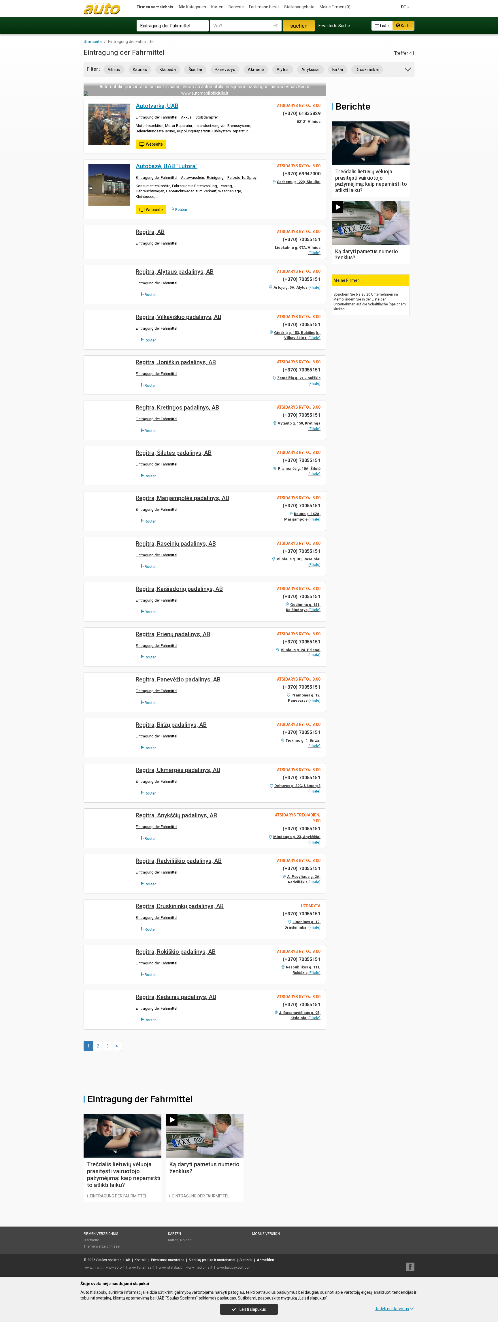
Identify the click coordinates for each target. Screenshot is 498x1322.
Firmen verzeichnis (155, 7)
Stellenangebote (299, 7)
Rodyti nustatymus (392, 1308)
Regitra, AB (150, 231)
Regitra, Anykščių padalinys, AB (176, 815)
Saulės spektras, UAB (113, 1260)
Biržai (337, 69)
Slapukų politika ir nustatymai (212, 1260)
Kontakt (141, 1260)
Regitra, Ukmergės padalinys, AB (178, 770)
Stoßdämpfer (206, 117)
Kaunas (140, 69)
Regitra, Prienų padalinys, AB (173, 634)
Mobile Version (266, 1234)
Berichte (236, 7)
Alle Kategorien (192, 7)
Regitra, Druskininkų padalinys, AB (180, 906)
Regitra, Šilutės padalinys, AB (174, 452)
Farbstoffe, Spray (241, 177)
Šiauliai (195, 69)
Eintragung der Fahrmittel (156, 117)
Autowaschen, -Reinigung (202, 177)
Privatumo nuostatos (167, 1260)
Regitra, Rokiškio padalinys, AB (176, 951)
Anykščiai (310, 69)
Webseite (154, 144)
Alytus (283, 69)
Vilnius (114, 69)
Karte (405, 25)
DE (404, 7)
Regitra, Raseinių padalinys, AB (176, 543)
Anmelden (265, 1260)
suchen (299, 26)
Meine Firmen (335, 7)
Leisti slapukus (252, 1309)
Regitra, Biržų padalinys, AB (171, 724)
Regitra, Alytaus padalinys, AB (175, 271)
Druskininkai (367, 69)
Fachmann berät (264, 7)
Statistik (245, 1260)
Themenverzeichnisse (102, 1246)
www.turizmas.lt (141, 1267)
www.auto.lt (115, 1267)
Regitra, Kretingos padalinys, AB (177, 407)
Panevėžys (225, 69)
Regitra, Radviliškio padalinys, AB (179, 860)
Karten (217, 7)
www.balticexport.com (234, 1267)
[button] (408, 70)
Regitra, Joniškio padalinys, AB (176, 362)
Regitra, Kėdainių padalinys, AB (176, 997)
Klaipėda (168, 69)
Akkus (186, 117)
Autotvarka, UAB (157, 105)
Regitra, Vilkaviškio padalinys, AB (178, 316)
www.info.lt (93, 1267)
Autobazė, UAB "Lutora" (166, 166)
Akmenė (256, 69)
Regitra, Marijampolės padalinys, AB (182, 498)
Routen (180, 209)
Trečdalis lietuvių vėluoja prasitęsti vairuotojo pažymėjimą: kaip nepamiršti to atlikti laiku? (124, 1174)
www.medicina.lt (199, 1267)
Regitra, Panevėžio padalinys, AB (178, 679)
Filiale (314, 253)
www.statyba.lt (170, 1267)
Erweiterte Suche (334, 25)
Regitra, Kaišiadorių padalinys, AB (179, 588)
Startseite (91, 1240)
